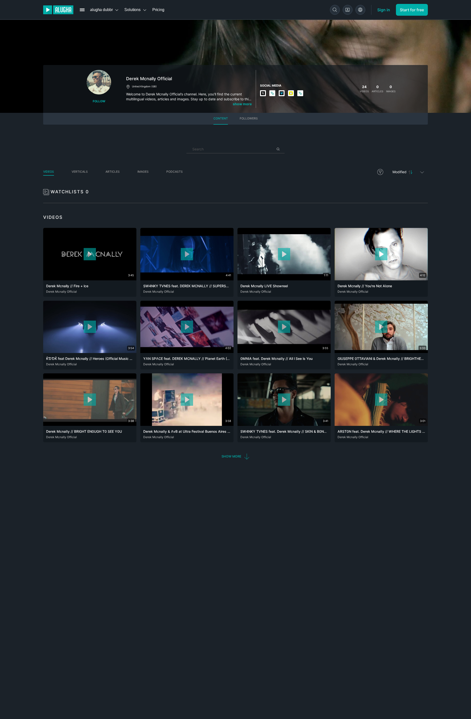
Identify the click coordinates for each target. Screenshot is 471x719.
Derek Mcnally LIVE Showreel (264, 286)
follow (99, 101)
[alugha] (58, 9)
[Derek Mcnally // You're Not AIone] (381, 278)
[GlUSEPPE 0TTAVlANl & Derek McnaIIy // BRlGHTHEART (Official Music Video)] (381, 351)
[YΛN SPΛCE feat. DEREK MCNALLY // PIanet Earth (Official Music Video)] (187, 351)
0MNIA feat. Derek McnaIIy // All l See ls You (276, 358)
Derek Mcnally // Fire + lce (67, 286)
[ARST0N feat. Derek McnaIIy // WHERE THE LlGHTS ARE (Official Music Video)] (381, 424)
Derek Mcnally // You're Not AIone (365, 286)
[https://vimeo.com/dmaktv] (282, 93)
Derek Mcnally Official (61, 291)
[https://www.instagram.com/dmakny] (272, 93)
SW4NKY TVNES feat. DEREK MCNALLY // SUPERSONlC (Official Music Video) (206, 286)
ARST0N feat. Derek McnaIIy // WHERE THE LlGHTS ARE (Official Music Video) (401, 431)
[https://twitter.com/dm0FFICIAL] (263, 93)
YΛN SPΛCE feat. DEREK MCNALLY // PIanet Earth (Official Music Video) (202, 358)
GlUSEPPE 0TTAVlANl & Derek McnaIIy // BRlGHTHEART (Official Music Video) (401, 358)
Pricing (158, 10)
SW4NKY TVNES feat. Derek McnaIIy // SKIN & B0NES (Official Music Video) (302, 431)
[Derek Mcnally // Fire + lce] (89, 278)
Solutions (132, 10)
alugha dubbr (101, 10)
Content (220, 118)
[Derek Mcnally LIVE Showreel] (284, 278)
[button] (236, 456)
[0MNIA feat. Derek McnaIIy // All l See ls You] (284, 351)
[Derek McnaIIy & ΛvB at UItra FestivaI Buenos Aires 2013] (187, 424)
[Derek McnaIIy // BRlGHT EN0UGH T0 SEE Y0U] (89, 424)
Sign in (383, 9)
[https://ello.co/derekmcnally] (300, 93)
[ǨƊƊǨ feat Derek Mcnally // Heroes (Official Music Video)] (89, 351)
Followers (249, 118)
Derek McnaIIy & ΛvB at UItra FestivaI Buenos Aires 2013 (189, 431)
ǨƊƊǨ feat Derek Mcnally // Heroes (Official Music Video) (93, 358)
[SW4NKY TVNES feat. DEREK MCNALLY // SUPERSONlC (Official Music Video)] (187, 278)
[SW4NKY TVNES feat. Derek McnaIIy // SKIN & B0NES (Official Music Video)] (284, 424)
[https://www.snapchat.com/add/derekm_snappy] (291, 93)
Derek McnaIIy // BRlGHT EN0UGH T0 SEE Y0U (84, 431)
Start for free (412, 9)
